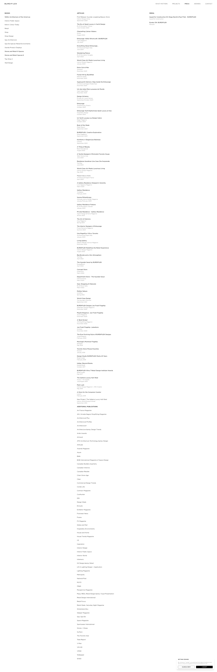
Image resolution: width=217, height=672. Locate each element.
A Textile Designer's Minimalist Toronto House (93, 154)
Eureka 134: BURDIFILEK (158, 22)
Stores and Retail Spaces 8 (14, 55)
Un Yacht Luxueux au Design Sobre (89, 118)
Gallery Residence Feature (86, 204)
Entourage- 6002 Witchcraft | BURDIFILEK (92, 38)
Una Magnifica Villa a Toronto (87, 233)
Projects (176, 4)
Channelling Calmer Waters (86, 31)
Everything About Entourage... (87, 46)
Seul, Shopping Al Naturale (86, 284)
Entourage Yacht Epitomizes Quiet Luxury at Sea (94, 111)
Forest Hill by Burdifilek (85, 75)
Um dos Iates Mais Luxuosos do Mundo (90, 89)
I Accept (204, 667)
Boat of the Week (83, 125)
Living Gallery (82, 240)
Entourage (80, 103)
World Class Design (84, 298)
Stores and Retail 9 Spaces (14, 51)
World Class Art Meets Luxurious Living (91, 60)
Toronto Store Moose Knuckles (88, 349)
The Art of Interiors (84, 219)
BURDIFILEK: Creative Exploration (89, 132)
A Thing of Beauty (83, 147)
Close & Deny (186, 667)
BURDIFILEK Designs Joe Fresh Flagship (91, 305)
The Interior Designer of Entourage (89, 226)
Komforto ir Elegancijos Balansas (88, 139)
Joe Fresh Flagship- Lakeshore (88, 327)
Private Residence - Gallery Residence (90, 212)
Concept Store (82, 269)
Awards (197, 4)
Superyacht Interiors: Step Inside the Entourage (94, 82)
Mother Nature (82, 291)
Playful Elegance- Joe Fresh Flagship (90, 313)
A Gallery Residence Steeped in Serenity (91, 183)
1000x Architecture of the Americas (17, 17)
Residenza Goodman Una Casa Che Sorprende (93, 161)
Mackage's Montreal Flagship (87, 341)
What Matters (161, 4)
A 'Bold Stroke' (82, 320)
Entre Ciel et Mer (83, 67)
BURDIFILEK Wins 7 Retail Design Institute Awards (95, 370)
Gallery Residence (83, 190)
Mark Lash (80, 385)
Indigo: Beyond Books (85, 363)
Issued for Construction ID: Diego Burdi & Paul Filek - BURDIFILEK (172, 17)
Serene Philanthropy (84, 197)
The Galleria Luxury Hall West (87, 378)
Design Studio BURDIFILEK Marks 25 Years (92, 356)
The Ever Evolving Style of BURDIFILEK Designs (94, 334)
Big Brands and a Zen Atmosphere (89, 255)
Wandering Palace (83, 53)
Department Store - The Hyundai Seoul (91, 277)
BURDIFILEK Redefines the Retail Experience (93, 248)
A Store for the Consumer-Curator (89, 392)
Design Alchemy (82, 96)
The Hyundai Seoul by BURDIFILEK (89, 262)
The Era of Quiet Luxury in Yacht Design (91, 24)
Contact (208, 4)
